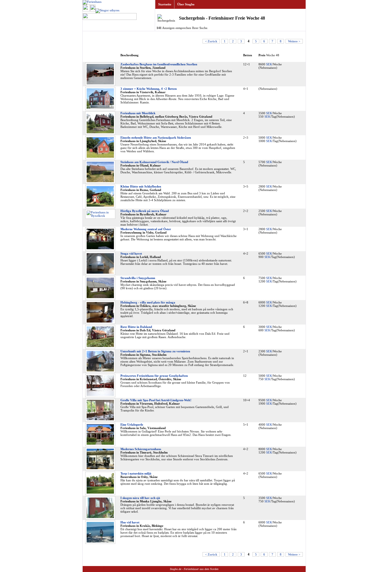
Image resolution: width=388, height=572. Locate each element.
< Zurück (211, 41)
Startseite (164, 4)
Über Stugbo (186, 4)
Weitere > (294, 41)
